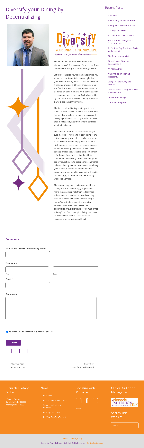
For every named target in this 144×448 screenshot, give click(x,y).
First (7, 274)
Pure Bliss (112, 15)
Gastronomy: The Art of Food (121, 20)
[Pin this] (39, 351)
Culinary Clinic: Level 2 (118, 30)
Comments (11, 294)
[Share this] (9, 351)
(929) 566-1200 (18, 405)
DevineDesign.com (95, 443)
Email (9, 279)
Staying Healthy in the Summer (122, 25)
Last (55, 274)
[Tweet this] (16, 351)
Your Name (11, 263)
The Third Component (118, 102)
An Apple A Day (115, 69)
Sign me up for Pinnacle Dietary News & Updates (31, 331)
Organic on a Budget (117, 97)
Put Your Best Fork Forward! (121, 35)
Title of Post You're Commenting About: (26, 248)
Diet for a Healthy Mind (118, 56)
